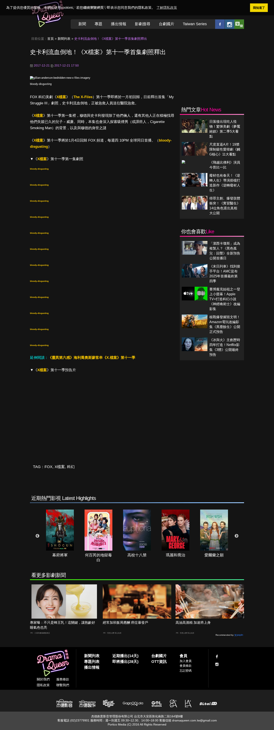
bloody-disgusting (41, 84)
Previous (37, 536)
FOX (48, 467)
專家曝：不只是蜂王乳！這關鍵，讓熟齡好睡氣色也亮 (62, 625)
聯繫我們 (62, 685)
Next (236, 536)
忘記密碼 (186, 670)
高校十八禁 (137, 555)
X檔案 (61, 97)
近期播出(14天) (125, 656)
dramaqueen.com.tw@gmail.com (194, 720)
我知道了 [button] (259, 7)
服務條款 (62, 679)
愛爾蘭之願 (214, 555)
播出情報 (118, 24)
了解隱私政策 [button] (166, 7)
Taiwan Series (195, 24)
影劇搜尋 (142, 24)
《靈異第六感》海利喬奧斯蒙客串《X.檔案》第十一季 (91, 358)
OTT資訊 (159, 661)
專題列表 (92, 661)
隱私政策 (43, 685)
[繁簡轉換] (239, 24)
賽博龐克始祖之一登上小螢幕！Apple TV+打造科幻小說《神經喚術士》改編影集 (224, 299)
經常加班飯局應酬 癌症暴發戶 (125, 622)
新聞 (82, 24)
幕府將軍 (60, 555)
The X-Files (82, 97)
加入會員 (186, 661)
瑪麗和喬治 (175, 555)
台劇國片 (166, 24)
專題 (98, 24)
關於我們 (43, 679)
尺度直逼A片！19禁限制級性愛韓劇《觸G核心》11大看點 (224, 149)
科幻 (71, 467)
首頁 (50, 38)
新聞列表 (64, 38)
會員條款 (186, 665)
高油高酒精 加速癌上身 (193, 622)
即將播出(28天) (125, 661)
